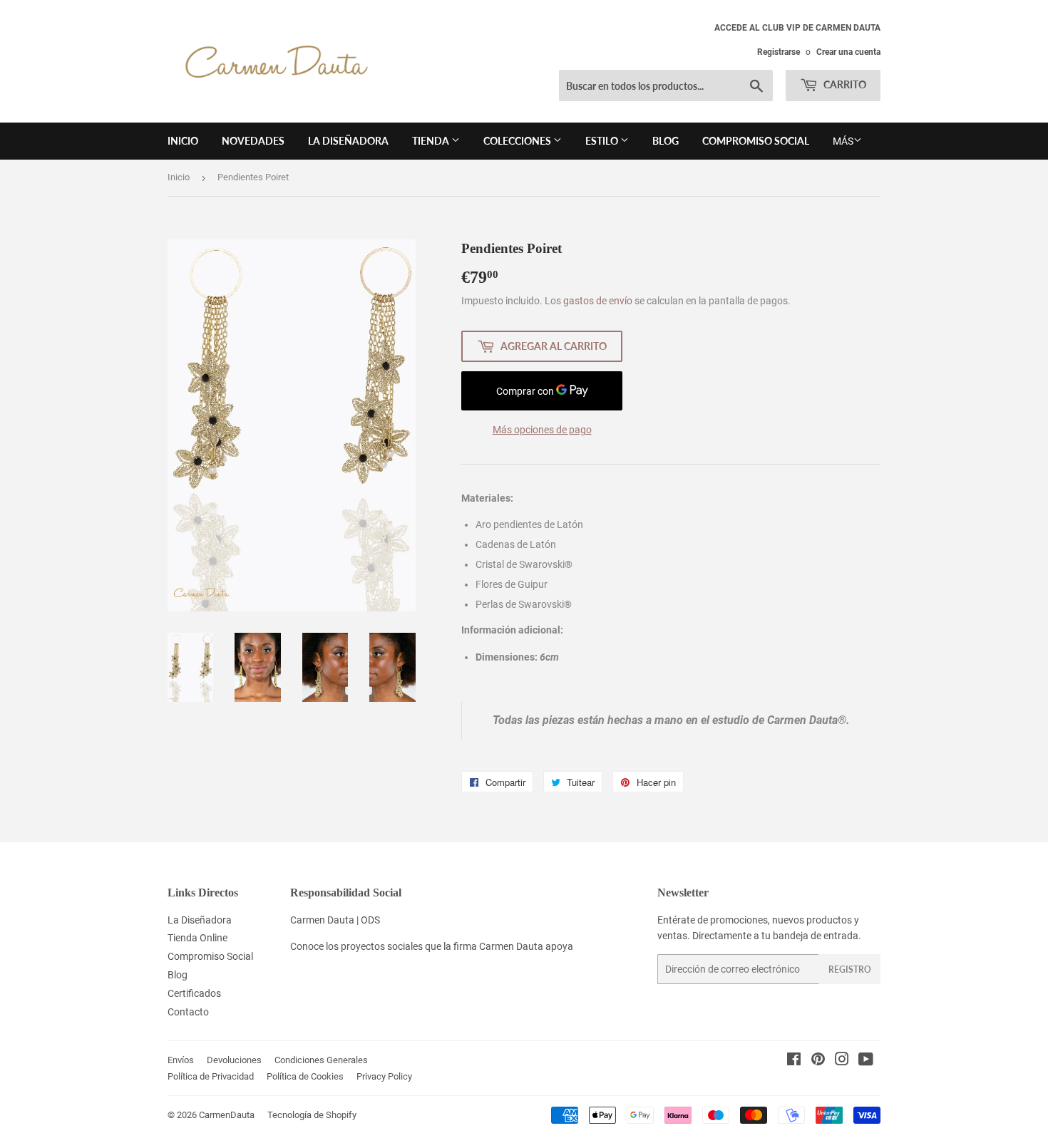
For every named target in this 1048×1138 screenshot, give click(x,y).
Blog (665, 141)
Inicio (183, 141)
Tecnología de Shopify (311, 1114)
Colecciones (518, 141)
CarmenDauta (227, 1114)
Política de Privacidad (211, 1076)
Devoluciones (234, 1060)
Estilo (602, 141)
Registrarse (778, 52)
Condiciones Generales (321, 1060)
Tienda (431, 141)
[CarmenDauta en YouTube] (865, 1061)
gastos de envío (597, 300)
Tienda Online (197, 937)
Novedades (253, 141)
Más (843, 141)
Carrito (843, 84)
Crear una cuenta (848, 52)
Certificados (194, 993)
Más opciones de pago (542, 429)
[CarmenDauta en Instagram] (842, 1061)
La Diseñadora (348, 141)
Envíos (181, 1060)
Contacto (188, 1012)
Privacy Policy (384, 1076)
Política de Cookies (305, 1076)
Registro (849, 969)
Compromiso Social (755, 141)
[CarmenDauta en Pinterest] (818, 1061)
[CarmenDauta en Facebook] (793, 1061)
